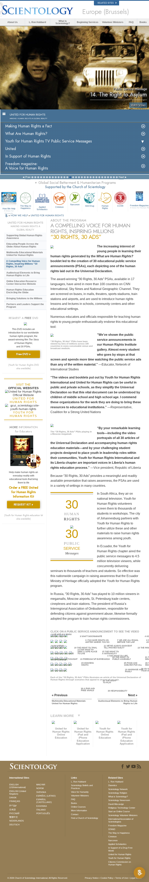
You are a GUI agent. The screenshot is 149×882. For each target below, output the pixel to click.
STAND (111, 829)
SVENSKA (41, 792)
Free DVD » (23, 354)
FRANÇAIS (14, 801)
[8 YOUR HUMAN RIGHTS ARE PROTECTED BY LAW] (66, 642)
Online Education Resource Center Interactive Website (21, 282)
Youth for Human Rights (119, 858)
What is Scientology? (62, 22)
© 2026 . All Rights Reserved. (37, 878)
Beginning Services (87, 22)
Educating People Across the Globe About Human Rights (22, 245)
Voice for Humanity (80, 792)
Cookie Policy (106, 878)
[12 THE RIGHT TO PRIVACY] (66, 648)
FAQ (131, 22)
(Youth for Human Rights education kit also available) (23, 517)
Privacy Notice (92, 878)
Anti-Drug (89, 206)
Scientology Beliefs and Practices (82, 786)
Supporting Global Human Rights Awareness (24, 236)
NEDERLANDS (16, 821)
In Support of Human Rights (28, 156)
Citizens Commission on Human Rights (119, 863)
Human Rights (105, 207)
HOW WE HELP (20, 215)
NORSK (40, 788)
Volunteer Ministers (112, 22)
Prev (27, 177)
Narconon (75, 204)
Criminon (59, 207)
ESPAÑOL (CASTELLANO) (44, 800)
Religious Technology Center (121, 808)
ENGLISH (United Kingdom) (17, 792)
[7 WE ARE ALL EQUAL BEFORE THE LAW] (61, 642)
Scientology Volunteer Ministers (123, 815)
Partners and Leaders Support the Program (25, 305)
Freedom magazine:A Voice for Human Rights (26, 166)
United (10, 149)
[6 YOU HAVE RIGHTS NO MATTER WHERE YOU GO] (57, 642)
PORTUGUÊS (43, 813)
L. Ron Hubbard (37, 22)
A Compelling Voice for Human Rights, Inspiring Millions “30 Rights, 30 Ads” (23, 264)
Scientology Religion (117, 793)
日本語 (12, 809)
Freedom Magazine (117, 825)
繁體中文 (13, 817)
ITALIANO (41, 810)
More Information (79, 810)
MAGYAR (40, 784)
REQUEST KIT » (23, 504)
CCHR (120, 206)
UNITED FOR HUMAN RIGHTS (47, 215)
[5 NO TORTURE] (52, 642)
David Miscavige (116, 804)
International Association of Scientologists (120, 820)
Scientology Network (118, 789)
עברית (12, 805)
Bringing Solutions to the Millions (24, 298)
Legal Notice (136, 878)
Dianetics (112, 785)
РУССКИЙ (14, 813)
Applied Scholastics (42, 208)
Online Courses (78, 807)
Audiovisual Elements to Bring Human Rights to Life (23, 274)
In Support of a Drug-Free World (120, 849)
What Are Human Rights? (26, 133)
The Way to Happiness (25, 207)
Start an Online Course (119, 811)
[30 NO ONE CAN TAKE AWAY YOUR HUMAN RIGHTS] (66, 671)
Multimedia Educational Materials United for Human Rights (24, 254)
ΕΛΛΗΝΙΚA (41, 806)
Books (143, 22)
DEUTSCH (14, 824)
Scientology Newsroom (119, 800)
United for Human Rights (119, 854)
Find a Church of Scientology (84, 818)
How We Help (9, 208)
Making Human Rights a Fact (28, 126)
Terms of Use (121, 878)
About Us (12, 22)
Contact (74, 814)
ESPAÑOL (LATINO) (46, 796)
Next (121, 177)
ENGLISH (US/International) (17, 785)
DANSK (12, 797)
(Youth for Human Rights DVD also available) (23, 366)
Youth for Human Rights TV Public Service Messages (48, 141)
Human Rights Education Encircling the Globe (20, 291)
